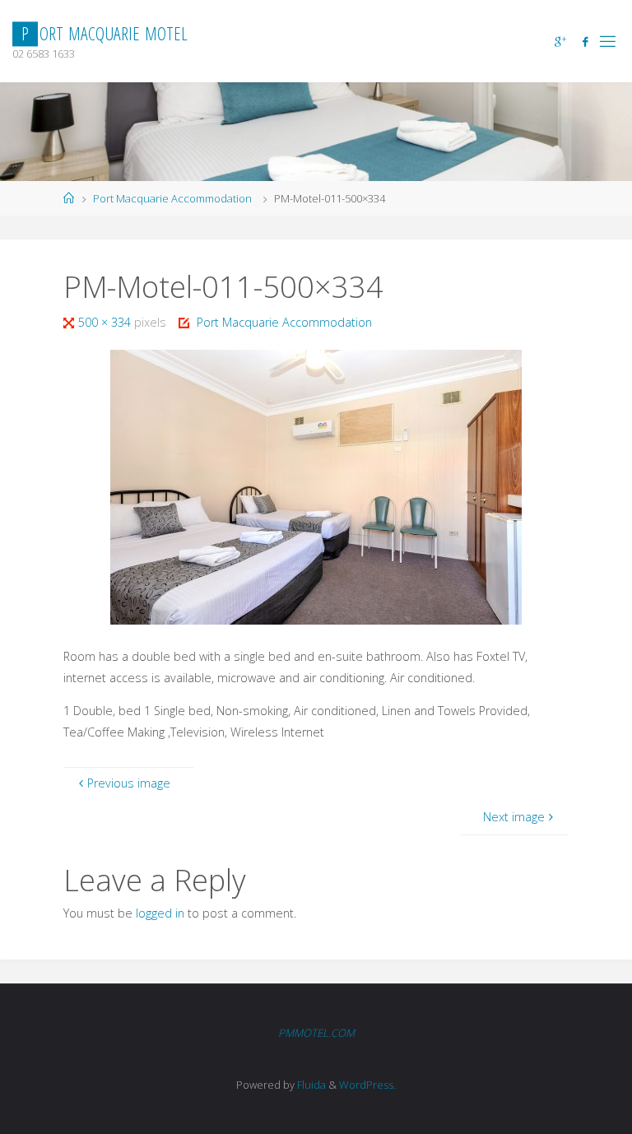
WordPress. (367, 1084)
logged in (160, 913)
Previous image (128, 783)
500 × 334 (106, 322)
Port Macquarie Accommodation (172, 198)
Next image (514, 817)
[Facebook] (585, 41)
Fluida (310, 1084)
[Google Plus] (560, 41)
